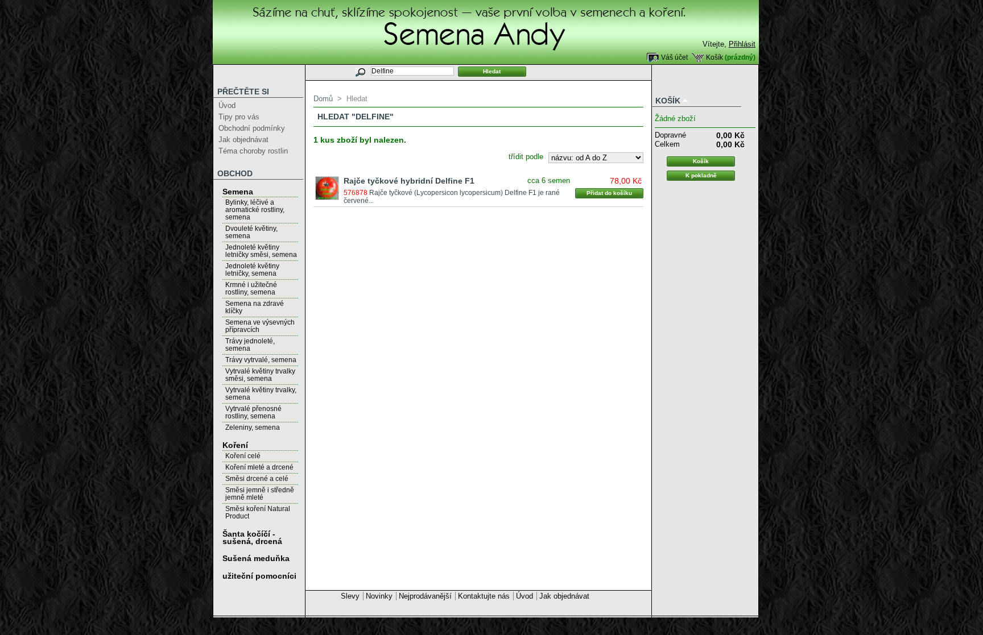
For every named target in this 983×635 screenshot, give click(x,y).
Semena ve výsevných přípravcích (260, 326)
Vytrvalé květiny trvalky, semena (260, 393)
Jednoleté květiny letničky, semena (252, 269)
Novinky (379, 596)
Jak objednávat (243, 139)
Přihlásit (742, 44)
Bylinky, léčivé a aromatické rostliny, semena (254, 209)
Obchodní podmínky (251, 128)
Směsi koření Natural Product (257, 512)
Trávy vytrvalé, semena (260, 360)
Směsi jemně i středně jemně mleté (259, 493)
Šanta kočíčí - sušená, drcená (252, 537)
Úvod (227, 105)
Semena (237, 191)
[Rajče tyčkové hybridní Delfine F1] (327, 188)
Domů (323, 98)
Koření (235, 445)
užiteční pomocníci (259, 575)
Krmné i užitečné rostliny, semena (251, 288)
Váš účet (674, 57)
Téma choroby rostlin (253, 151)
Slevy (350, 596)
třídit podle (526, 156)
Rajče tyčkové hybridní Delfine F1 (409, 180)
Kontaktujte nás (484, 596)
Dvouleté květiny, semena (251, 232)
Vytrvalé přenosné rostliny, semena (253, 412)
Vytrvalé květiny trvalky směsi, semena (260, 375)
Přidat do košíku (609, 193)
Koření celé (243, 456)
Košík (714, 57)
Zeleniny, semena (252, 427)
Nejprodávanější (425, 596)
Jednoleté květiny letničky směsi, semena (261, 251)
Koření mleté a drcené (259, 467)
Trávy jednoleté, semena (250, 344)
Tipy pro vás (238, 117)
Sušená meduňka (256, 558)
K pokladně (701, 175)
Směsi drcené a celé (256, 479)
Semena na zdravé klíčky (254, 307)
